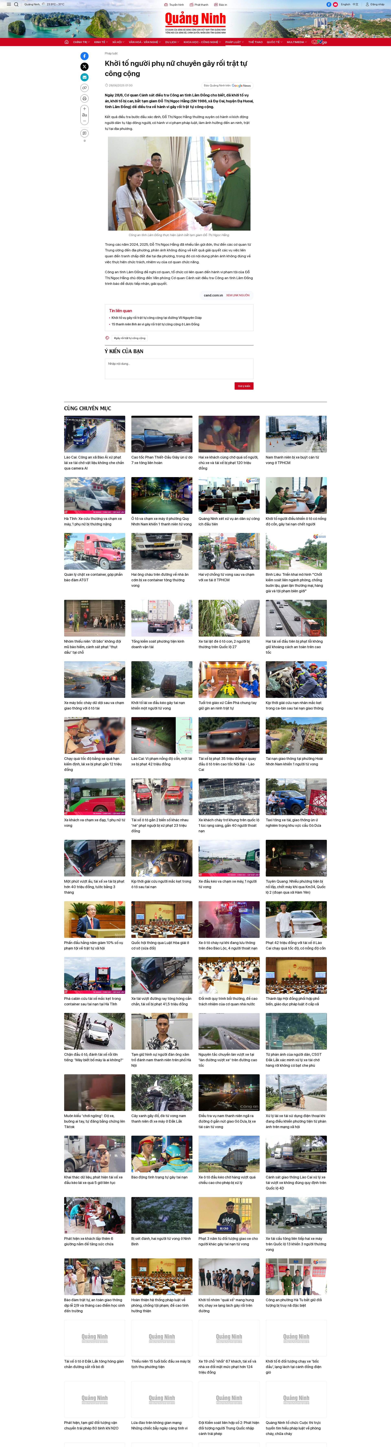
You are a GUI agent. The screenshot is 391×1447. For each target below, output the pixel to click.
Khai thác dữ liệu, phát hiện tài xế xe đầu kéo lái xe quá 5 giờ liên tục (93, 1180)
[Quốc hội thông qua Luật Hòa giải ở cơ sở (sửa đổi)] (161, 919)
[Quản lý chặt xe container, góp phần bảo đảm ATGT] (94, 551)
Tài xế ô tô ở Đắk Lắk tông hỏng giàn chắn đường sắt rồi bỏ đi (94, 1364)
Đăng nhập (377, 4)
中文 (355, 4)
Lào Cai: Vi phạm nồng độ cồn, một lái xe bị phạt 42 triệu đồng (161, 761)
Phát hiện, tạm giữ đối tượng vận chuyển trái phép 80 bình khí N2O (91, 1425)
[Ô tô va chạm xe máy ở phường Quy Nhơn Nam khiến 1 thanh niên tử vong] (161, 495)
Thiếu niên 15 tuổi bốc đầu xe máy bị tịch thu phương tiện (160, 1364)
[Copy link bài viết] (84, 88)
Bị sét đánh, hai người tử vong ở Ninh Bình (161, 1241)
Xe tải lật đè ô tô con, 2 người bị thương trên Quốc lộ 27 (224, 644)
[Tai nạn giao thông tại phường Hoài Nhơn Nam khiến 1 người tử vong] (296, 735)
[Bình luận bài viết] (84, 133)
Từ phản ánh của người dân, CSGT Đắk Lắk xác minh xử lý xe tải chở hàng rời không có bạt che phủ (294, 1060)
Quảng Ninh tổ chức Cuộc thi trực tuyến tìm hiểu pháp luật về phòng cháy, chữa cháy (293, 1428)
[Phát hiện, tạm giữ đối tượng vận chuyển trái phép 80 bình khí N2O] (94, 1399)
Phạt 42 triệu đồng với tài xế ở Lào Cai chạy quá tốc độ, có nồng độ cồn (296, 945)
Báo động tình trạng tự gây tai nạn (159, 1177)
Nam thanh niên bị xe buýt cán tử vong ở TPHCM (292, 460)
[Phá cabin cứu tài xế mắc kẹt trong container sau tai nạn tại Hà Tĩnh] (94, 975)
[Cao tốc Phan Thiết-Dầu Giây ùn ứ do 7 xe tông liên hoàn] (161, 434)
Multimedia (295, 42)
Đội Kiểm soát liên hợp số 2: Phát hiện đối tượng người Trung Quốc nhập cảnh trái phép (229, 1428)
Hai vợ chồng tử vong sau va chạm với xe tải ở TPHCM (226, 577)
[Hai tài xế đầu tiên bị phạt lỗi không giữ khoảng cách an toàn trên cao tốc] (296, 618)
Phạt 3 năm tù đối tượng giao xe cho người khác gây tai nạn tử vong (228, 1241)
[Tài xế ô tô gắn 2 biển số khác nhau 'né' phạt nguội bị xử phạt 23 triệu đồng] (161, 796)
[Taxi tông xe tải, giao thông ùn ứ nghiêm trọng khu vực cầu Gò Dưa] (296, 796)
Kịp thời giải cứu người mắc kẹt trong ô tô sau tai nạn (161, 884)
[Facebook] (328, 4)
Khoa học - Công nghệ (201, 42)
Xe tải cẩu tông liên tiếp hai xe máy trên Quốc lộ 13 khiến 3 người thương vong (296, 1244)
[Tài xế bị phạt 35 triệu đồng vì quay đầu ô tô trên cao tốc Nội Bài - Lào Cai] (229, 735)
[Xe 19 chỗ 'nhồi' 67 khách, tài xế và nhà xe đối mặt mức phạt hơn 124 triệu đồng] (229, 1338)
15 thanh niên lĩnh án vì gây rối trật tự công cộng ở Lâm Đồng (155, 324)
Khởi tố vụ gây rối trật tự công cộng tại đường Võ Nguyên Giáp (157, 318)
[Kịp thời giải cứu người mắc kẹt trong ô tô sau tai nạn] (161, 858)
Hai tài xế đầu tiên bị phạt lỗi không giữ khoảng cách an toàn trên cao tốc (294, 646)
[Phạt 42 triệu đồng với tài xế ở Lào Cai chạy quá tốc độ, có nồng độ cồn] (296, 919)
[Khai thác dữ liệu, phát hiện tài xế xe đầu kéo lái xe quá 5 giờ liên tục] (94, 1154)
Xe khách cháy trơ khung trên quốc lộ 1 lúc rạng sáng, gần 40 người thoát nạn (229, 825)
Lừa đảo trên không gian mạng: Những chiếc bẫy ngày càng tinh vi (159, 1425)
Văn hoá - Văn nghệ (143, 42)
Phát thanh (201, 4)
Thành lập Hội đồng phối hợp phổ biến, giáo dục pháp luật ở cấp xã (292, 1001)
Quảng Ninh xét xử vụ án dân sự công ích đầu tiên (229, 521)
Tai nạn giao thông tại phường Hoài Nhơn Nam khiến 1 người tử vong (294, 761)
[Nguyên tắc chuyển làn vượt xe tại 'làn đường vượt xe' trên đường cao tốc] (229, 1031)
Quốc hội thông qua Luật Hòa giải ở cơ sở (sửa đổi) (160, 945)
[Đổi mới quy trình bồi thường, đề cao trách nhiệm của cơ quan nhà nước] (229, 975)
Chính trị (80, 42)
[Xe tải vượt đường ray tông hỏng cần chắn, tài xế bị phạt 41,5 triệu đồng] (161, 975)
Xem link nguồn (237, 295)
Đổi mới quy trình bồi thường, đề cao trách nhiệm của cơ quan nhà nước (228, 1001)
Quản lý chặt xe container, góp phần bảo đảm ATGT (93, 577)
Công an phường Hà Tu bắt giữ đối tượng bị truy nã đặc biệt (294, 1303)
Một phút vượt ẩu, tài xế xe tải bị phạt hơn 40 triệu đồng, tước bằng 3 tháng (94, 886)
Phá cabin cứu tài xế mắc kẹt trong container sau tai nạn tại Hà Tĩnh (92, 1001)
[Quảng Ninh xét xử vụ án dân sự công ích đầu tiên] (229, 495)
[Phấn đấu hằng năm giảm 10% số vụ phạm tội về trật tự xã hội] (94, 919)
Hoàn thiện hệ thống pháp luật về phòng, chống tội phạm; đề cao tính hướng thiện (160, 1305)
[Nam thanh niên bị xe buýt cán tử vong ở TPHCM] (296, 434)
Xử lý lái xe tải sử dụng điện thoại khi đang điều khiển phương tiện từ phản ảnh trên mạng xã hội (296, 1121)
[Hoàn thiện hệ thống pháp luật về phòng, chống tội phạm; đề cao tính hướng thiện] (161, 1276)
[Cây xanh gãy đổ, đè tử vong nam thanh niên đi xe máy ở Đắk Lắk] (161, 1092)
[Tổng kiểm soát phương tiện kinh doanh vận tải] (161, 618)
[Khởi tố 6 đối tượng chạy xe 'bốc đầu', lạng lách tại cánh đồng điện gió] (296, 1338)
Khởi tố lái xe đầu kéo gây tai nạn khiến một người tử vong (158, 705)
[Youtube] (335, 4)
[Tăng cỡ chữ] (84, 109)
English (345, 4)
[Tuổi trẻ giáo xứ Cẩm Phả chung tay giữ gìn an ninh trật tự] (229, 679)
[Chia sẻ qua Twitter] (84, 67)
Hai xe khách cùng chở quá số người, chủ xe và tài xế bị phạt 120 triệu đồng (228, 462)
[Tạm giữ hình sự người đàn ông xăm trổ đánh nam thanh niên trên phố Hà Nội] (161, 1031)
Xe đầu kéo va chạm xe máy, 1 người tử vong (228, 884)
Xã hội (117, 42)
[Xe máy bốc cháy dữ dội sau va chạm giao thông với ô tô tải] (94, 679)
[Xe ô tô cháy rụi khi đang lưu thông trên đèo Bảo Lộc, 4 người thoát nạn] (229, 919)
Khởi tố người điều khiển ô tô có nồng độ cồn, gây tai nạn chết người (296, 521)
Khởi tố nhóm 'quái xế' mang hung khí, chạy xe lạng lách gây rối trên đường (226, 1305)
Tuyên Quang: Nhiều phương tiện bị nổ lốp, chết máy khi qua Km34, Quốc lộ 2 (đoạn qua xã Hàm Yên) (296, 886)
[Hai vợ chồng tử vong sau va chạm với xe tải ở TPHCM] (229, 551)
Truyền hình (176, 4)
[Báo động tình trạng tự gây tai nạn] (161, 1154)
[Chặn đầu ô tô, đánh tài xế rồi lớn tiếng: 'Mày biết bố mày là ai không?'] (94, 1031)
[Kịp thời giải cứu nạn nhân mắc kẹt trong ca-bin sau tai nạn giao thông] (296, 679)
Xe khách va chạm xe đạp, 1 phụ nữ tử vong (94, 823)
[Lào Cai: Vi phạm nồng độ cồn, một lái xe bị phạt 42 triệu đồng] (161, 735)
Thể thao (255, 42)
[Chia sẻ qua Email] (84, 77)
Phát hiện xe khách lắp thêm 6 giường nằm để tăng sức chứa (88, 1241)
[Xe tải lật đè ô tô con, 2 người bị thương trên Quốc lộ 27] (229, 618)
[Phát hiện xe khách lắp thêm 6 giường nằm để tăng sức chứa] (94, 1215)
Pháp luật (233, 42)
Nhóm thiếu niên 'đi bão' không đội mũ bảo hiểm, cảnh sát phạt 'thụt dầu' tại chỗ (92, 646)
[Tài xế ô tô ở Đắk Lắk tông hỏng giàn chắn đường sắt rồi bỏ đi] (94, 1338)
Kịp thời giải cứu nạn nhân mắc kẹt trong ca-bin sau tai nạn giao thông (294, 705)
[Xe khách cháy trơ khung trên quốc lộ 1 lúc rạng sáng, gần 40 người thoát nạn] (229, 796)
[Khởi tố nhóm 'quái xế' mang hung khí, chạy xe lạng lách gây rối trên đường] (229, 1276)
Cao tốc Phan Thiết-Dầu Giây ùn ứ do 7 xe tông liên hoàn (161, 460)
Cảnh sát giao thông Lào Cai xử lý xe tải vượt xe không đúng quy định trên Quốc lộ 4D (296, 1182)
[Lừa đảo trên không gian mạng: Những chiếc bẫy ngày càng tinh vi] (161, 1399)
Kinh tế (99, 42)
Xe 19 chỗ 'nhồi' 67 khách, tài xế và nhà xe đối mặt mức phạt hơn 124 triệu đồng (227, 1366)
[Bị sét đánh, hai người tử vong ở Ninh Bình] (161, 1215)
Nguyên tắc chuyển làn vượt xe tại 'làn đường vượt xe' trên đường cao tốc (228, 1060)
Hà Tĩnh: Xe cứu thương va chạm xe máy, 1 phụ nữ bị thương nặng (93, 521)
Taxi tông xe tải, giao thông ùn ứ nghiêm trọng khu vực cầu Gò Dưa (293, 823)
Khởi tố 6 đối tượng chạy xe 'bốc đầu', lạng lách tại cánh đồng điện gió (293, 1366)
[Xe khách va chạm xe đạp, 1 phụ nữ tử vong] (94, 796)
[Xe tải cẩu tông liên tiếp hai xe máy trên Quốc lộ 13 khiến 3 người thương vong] (296, 1215)
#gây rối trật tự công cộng (129, 338)
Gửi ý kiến (244, 386)
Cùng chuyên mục (87, 407)
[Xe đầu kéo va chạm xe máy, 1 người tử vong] (229, 858)
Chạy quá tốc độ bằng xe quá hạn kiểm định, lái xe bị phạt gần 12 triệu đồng (93, 764)
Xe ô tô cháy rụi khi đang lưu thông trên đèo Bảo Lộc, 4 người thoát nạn (228, 945)
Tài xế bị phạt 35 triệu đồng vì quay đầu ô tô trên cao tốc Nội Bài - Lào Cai (227, 764)
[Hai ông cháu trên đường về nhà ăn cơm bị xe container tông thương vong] (161, 551)
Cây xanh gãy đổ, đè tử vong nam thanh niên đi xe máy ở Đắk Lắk (158, 1118)
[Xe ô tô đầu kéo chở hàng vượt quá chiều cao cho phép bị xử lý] (229, 1154)
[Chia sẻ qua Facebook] (84, 56)
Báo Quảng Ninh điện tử (195, 22)
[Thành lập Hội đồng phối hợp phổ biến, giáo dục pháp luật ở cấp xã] (296, 975)
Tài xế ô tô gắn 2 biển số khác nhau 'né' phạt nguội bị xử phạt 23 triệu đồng (159, 825)
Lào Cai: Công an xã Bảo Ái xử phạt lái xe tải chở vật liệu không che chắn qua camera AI (94, 462)
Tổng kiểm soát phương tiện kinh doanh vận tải (157, 644)
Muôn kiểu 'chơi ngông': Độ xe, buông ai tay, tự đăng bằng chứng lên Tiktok (94, 1121)
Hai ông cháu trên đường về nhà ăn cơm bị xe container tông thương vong (160, 580)
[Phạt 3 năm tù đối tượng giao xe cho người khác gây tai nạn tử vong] (229, 1215)
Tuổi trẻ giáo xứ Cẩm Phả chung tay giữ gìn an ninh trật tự (228, 705)
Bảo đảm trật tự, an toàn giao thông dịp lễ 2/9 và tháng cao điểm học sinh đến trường (94, 1305)
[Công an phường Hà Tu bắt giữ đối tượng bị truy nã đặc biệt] (296, 1276)
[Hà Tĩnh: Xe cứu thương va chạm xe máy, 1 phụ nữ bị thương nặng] (94, 495)
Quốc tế (273, 42)
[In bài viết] (84, 98)
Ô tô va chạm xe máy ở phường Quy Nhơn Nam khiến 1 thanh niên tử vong (161, 521)
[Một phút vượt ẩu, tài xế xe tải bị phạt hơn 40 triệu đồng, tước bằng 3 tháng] (94, 858)
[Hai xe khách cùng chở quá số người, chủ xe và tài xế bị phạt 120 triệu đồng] (229, 434)
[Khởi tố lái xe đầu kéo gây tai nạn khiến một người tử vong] (161, 679)
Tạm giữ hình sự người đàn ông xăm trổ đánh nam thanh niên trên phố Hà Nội (161, 1060)
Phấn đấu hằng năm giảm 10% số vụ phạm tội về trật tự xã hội (93, 945)
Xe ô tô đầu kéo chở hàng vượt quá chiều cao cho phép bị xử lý (227, 1180)
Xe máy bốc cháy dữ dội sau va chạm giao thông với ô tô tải (94, 705)
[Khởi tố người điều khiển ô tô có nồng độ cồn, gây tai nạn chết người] (296, 495)
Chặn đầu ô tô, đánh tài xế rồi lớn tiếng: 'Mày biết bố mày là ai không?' (93, 1057)
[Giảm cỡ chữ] (84, 121)
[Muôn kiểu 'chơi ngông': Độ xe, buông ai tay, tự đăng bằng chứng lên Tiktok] (94, 1092)
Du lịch (170, 42)
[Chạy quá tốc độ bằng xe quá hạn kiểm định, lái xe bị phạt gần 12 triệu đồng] (94, 735)
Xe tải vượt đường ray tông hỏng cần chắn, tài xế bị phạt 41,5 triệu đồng (161, 1001)
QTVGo (319, 42)
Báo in (223, 4)
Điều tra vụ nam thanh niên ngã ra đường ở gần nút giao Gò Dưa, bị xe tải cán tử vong (227, 1121)
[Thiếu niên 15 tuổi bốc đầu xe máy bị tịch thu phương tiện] (161, 1338)
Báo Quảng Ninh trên (217, 85)
